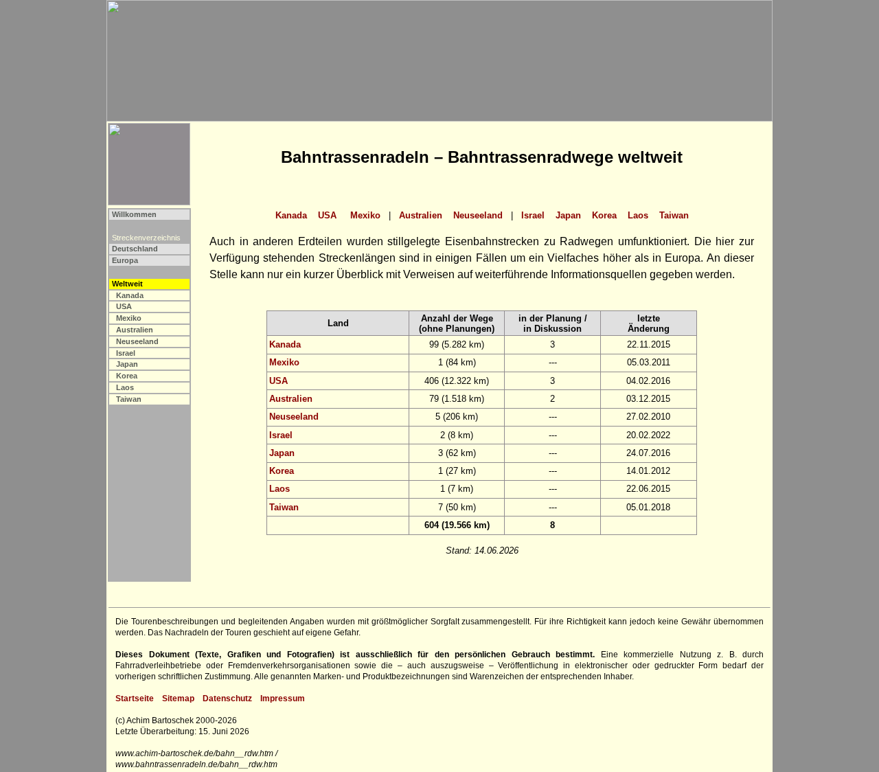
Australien (134, 330)
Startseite (134, 698)
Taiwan (128, 399)
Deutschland (135, 249)
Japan (127, 364)
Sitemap (178, 698)
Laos (125, 387)
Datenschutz (227, 698)
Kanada (130, 295)
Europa (125, 260)
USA (124, 306)
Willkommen (134, 214)
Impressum (282, 698)
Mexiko (128, 318)
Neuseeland (137, 341)
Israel (125, 353)
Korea (126, 376)
